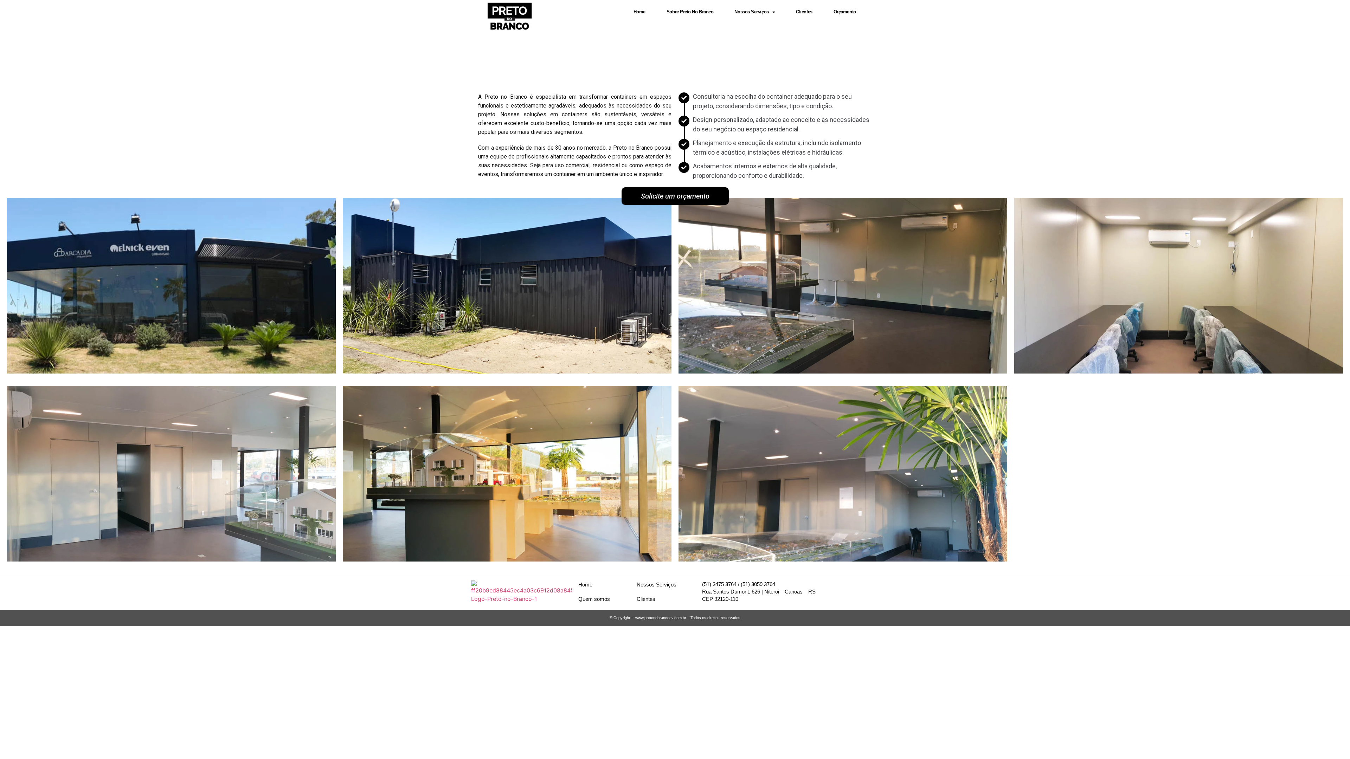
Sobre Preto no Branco (690, 11)
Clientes (804, 11)
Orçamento (845, 11)
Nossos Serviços (751, 11)
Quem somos (594, 599)
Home (639, 11)
